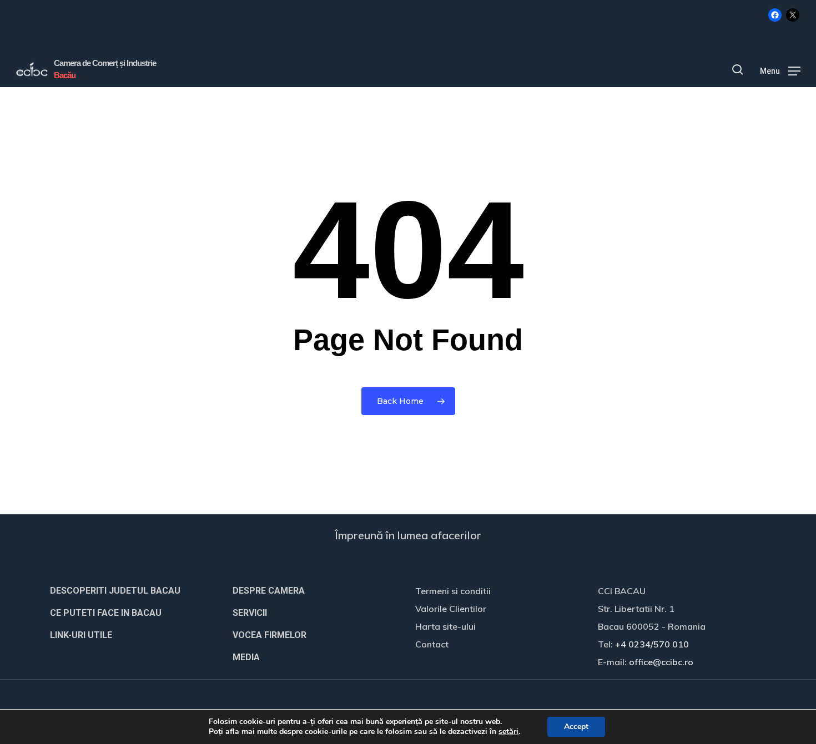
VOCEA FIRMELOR (269, 635)
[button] (780, 69)
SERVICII (250, 613)
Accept (576, 726)
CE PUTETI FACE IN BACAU (106, 613)
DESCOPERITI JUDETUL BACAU (115, 590)
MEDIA (246, 657)
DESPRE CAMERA (269, 590)
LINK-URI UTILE (81, 635)
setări (508, 732)
